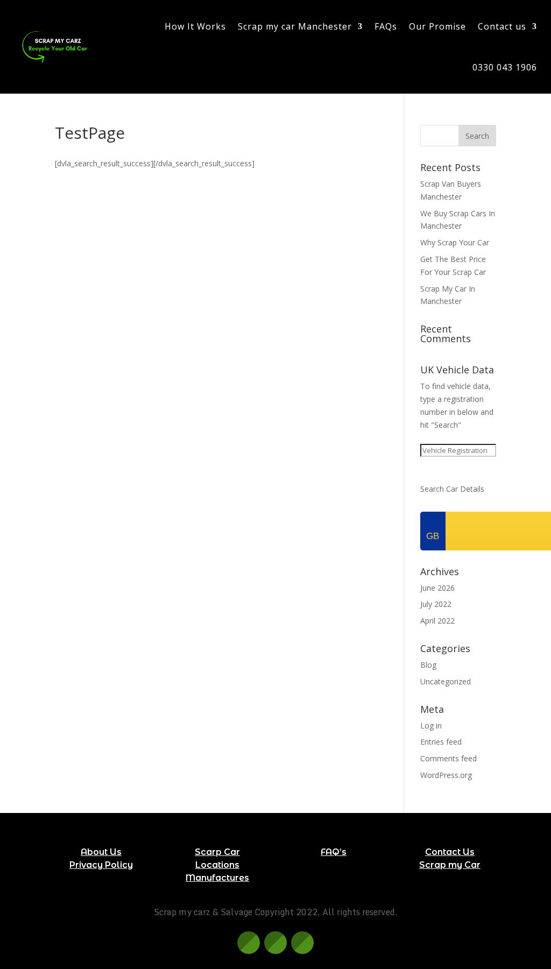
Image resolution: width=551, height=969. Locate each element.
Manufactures (217, 878)
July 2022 (435, 604)
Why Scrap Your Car (454, 242)
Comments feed (448, 758)
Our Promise (437, 26)
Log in (431, 725)
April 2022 (437, 621)
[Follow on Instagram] (302, 942)
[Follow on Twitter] (275, 942)
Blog (428, 665)
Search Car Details (452, 489)
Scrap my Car (450, 865)
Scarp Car (217, 852)
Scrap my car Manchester (295, 26)
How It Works (195, 26)
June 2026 (437, 588)
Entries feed (441, 742)
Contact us (502, 26)
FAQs (386, 26)
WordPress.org (446, 775)
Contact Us (450, 852)
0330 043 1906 (504, 67)
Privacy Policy (101, 865)
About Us (101, 852)
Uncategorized (445, 681)
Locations (217, 865)
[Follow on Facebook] (248, 942)
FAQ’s (334, 852)
